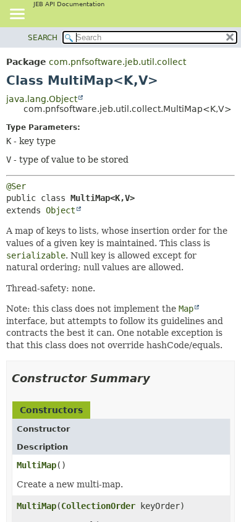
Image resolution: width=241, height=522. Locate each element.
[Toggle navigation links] (16, 15)
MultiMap (36, 465)
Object (60, 210)
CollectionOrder (98, 506)
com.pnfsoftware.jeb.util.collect (117, 62)
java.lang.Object (41, 99)
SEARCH (42, 37)
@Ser (16, 186)
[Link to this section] (159, 378)
